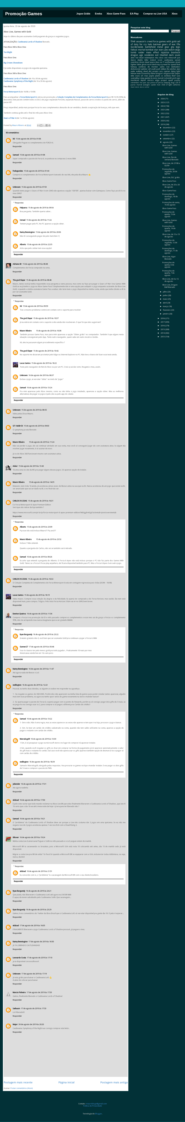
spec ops (146, 83)
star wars (159, 49)
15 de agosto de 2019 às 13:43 (31, 466)
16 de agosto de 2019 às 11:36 (39, 614)
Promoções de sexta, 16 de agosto (171, 203)
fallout (134, 49)
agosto (166, 142)
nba (156, 58)
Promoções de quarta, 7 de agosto (168, 273)
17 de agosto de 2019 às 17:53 (33, 1008)
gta (172, 47)
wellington (17, 685)
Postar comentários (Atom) (22, 1088)
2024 (163, 106)
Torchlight (8, 52)
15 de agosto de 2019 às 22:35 (39, 244)
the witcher (171, 69)
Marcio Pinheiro (19, 992)
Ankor (15, 466)
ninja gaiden (145, 78)
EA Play (134, 13)
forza (155, 41)
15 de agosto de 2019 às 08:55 (34, 410)
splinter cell (146, 69)
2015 (163, 329)
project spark (167, 80)
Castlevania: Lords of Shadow (16, 78)
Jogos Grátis (83, 13)
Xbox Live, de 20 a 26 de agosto (171, 186)
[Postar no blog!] (41, 125)
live (133, 41)
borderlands (137, 47)
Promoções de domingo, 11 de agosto (170, 250)
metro (139, 73)
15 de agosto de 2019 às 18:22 (44, 363)
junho (165, 295)
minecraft (172, 58)
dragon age (137, 55)
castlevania (168, 60)
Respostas (19, 203)
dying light (175, 71)
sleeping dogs (169, 83)
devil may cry (157, 64)
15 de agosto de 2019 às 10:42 (46, 351)
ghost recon (147, 64)
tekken (163, 69)
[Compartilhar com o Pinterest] (49, 125)
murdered (135, 80)
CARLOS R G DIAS (20, 501)
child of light (166, 85)
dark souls (174, 55)
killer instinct (150, 60)
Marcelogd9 (25, 739)
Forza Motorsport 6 (12, 92)
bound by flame (149, 73)
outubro (166, 135)
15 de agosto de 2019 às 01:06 (28, 139)
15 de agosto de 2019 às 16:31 (40, 501)
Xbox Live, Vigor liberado (169, 257)
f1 (163, 62)
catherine (176, 85)
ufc (142, 76)
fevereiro (167, 310)
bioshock (175, 52)
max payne (149, 76)
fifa (178, 44)
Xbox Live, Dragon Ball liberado (169, 286)
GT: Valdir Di (18, 426)
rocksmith (168, 78)
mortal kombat (145, 49)
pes (166, 49)
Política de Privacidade (92, 1106)
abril (165, 303)
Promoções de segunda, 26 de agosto (169, 171)
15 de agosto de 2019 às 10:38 (48, 331)
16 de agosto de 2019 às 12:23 (35, 685)
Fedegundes (18, 171)
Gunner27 (24, 647)
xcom (160, 60)
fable (139, 64)
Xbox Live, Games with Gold (169, 146)
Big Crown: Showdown (13, 63)
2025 (163, 102)
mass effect (152, 52)
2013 (163, 337)
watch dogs (174, 49)
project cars (157, 71)
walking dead (142, 71)
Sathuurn (16, 1008)
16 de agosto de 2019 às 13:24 (39, 387)
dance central (144, 87)
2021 (163, 117)
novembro (167, 131)
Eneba (98, 13)
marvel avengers (143, 85)
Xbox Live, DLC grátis (171, 177)
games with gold (167, 41)
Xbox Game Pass (116, 13)
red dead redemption (144, 58)
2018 (163, 318)
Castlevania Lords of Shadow (30, 42)
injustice (165, 52)
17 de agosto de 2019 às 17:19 (34, 974)
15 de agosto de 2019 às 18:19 (37, 595)
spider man (155, 85)
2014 (163, 333)
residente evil (151, 55)
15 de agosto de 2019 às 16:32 (40, 579)
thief (174, 76)
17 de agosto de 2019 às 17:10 (39, 958)
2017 (163, 322)
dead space (150, 62)
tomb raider (137, 52)
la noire (154, 78)
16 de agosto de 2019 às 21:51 (39, 871)
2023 (163, 110)
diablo (140, 60)
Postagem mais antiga (114, 1082)
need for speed (169, 64)
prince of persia (156, 83)
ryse (178, 76)
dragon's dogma (163, 73)
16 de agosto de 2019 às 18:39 (42, 762)
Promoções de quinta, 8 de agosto (168, 264)
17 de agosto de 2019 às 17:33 (39, 992)
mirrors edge (153, 80)
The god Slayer (19, 280)
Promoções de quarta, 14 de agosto (168, 228)
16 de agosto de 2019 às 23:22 (45, 634)
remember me (136, 83)
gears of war (169, 44)
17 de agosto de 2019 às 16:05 (32, 925)
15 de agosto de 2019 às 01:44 (36, 171)
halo (150, 44)
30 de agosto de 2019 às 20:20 (31, 1024)
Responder (17, 146)
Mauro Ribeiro (26, 331)
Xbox (174, 13)
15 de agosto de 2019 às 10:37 (46, 318)
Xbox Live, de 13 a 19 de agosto (171, 235)
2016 (163, 326)
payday (177, 80)
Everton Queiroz (19, 614)
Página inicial (66, 1082)
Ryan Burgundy (26, 634)
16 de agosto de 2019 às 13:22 (39, 719)
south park (155, 69)
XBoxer (16, 837)
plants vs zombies (163, 76)
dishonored (135, 69)
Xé (14, 139)
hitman (133, 73)
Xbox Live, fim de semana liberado (170, 158)
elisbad (16, 800)
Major (15, 1024)
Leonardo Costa (19, 958)
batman (157, 44)
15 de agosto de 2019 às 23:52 (48, 539)
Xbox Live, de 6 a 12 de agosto (170, 280)
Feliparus (23, 208)
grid (174, 78)
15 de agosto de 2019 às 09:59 (35, 306)
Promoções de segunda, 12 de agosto (169, 242)
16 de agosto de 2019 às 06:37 (41, 375)
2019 (163, 124)
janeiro (166, 314)
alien (133, 58)
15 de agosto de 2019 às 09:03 (36, 426)
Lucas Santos (25, 363)
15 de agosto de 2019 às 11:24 (41, 442)
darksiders (175, 67)
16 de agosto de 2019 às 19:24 (32, 837)
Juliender (16, 784)
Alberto (23, 244)
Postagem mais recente (18, 1082)
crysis (137, 76)
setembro (167, 139)
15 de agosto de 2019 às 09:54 (40, 208)
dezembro (167, 128)
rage (178, 78)
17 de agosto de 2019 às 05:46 (41, 647)
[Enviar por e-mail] (38, 125)
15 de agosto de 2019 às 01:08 (32, 155)
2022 (163, 113)
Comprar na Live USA (155, 13)
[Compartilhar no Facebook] (46, 125)
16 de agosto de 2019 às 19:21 (32, 819)
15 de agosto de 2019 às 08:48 (35, 264)
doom (141, 62)
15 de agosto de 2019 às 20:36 (48, 232)
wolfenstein (170, 62)
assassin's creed (144, 41)
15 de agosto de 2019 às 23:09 (39, 527)
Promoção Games (23, 13)
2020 (163, 121)
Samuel (16, 155)
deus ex (158, 62)
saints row (165, 67)
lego (178, 47)
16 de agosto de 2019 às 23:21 (38, 891)
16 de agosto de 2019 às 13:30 (43, 739)
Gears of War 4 (10, 118)
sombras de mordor (148, 67)
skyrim (143, 80)
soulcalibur (135, 78)
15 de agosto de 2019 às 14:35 (41, 482)
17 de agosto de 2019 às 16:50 (41, 941)
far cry (143, 44)
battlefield (150, 47)
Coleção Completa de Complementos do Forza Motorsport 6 (82, 97)
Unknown (17, 187)
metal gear (163, 47)
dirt (150, 71)
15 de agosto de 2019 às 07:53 (34, 187)
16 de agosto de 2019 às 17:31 (33, 784)
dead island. (135, 87)
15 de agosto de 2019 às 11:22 (39, 220)
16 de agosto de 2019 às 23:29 (38, 909)
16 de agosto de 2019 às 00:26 (39, 557)
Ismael (22, 220)
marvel (160, 78)
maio (165, 299)
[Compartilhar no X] (43, 125)
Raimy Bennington (27, 232)
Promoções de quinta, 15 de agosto (168, 214)
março (166, 306)
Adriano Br (17, 264)
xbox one (163, 58)
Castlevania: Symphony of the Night (18, 81)
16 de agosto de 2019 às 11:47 (41, 669)
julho (165, 292)
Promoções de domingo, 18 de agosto (170, 196)
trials (172, 73)
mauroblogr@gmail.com (96, 1104)
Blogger (98, 1114)
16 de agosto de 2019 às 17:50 (32, 800)
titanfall (164, 55)
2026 (163, 99)
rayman (167, 71)
